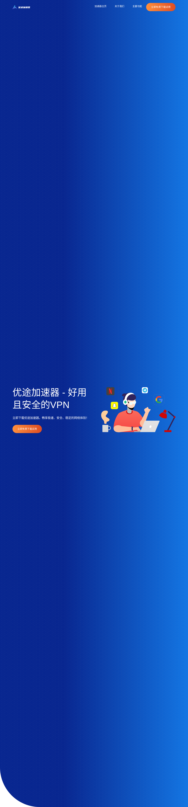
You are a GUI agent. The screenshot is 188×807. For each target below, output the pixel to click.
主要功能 (137, 6)
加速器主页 (100, 6)
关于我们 (119, 6)
